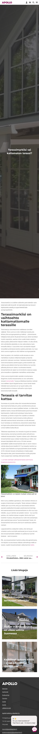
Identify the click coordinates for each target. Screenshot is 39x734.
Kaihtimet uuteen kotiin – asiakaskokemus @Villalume (19, 663)
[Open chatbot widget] (34, 729)
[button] (36, 2)
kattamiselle (10, 381)
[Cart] (30, 2)
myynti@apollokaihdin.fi (9, 729)
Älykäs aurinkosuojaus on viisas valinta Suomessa (18, 630)
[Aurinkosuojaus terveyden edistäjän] (19, 591)
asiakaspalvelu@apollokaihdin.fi (12, 732)
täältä (32, 545)
